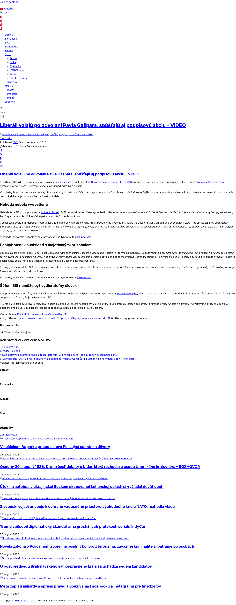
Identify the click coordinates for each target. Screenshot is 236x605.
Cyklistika (15, 66)
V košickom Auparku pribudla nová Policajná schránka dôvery (55, 446)
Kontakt (9, 97)
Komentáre (11, 93)
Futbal (13, 58)
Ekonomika (11, 46)
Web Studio (22, 600)
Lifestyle (10, 101)
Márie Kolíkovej (50, 212)
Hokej (13, 62)
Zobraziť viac (7, 434)
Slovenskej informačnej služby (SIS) (112, 182)
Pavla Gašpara (63, 182)
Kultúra (9, 50)
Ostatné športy (18, 78)
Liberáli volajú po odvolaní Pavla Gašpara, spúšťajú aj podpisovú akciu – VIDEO (93, 125)
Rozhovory (11, 82)
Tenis (13, 74)
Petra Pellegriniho (127, 293)
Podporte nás (10, 346)
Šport (8, 54)
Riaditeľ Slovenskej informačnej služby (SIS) (42, 314)
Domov (9, 34)
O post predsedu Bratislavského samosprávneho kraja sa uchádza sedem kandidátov (76, 566)
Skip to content (9, 1)
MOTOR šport (17, 70)
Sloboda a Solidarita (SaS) (211, 182)
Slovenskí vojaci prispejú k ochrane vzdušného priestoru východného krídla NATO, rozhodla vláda (87, 506)
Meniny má (28, 5)
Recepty (10, 89)
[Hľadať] (2, 116)
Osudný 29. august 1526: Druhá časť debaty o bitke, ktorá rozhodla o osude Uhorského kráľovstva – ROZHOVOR (100, 466)
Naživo (9, 85)
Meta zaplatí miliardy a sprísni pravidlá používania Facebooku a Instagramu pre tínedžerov (80, 586)
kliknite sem (84, 236)
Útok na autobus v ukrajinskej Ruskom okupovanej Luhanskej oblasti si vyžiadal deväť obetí (81, 486)
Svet (7, 42)
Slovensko (11, 38)
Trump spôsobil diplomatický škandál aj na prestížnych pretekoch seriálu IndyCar (73, 526)
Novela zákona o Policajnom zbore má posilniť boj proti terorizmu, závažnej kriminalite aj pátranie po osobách (97, 546)
